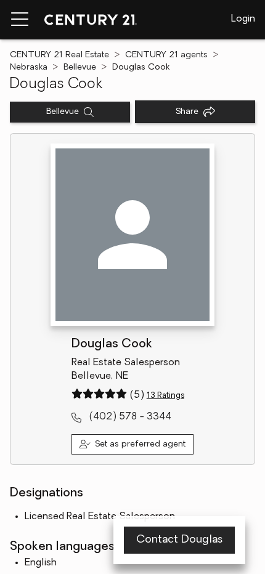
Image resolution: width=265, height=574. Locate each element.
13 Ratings (165, 396)
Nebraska (28, 67)
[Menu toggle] (20, 20)
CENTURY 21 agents (166, 55)
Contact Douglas (179, 540)
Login (243, 19)
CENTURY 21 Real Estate (59, 55)
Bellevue (79, 67)
